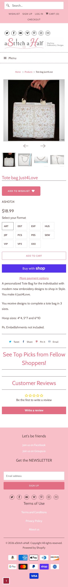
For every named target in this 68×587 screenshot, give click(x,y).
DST (20, 226)
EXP (33, 226)
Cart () (53, 13)
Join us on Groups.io (34, 451)
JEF (5, 234)
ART (6, 226)
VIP (6, 243)
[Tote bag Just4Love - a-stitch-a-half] (34, 110)
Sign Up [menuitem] (27, 13)
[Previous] (25, 145)
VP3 (20, 243)
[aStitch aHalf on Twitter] (7, 33)
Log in (39, 13)
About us (34, 529)
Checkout (34, 19)
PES (33, 234)
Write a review (34, 410)
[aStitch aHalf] (34, 43)
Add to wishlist (19, 191)
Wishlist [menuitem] (14, 13)
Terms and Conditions (34, 512)
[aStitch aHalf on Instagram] (41, 33)
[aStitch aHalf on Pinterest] (34, 33)
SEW (47, 234)
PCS (20, 234)
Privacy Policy (34, 521)
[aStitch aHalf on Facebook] (13, 33)
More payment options (34, 278)
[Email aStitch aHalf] (47, 33)
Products (29, 71)
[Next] (43, 145)
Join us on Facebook (34, 445)
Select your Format (14, 218)
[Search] (8, 5)
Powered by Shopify (34, 547)
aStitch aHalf (22, 543)
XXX (33, 243)
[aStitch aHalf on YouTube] (20, 33)
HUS (47, 226)
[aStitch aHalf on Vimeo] (27, 33)
